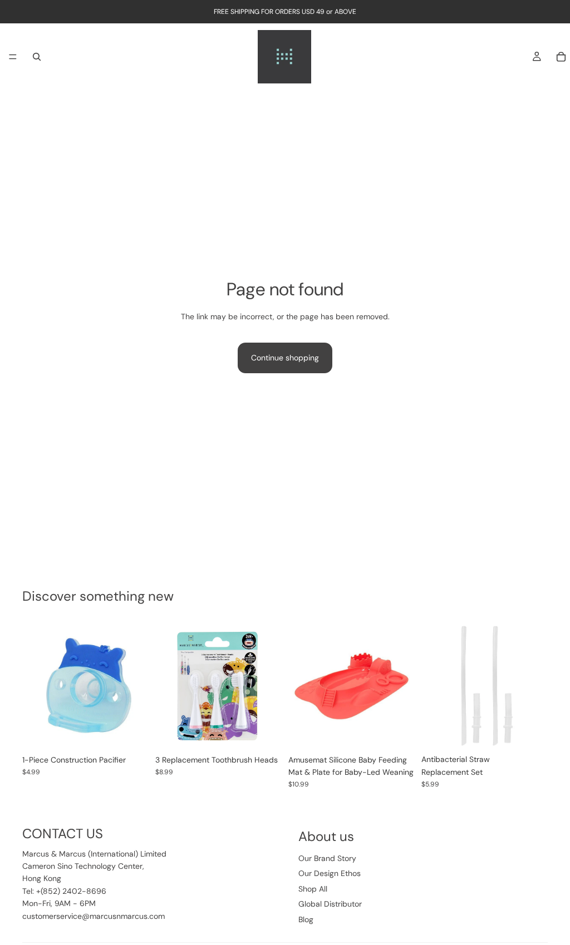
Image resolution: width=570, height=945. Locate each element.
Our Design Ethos (329, 873)
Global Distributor (330, 904)
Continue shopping (285, 358)
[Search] (36, 56)
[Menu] (13, 57)
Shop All (312, 889)
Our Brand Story (327, 858)
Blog (305, 919)
